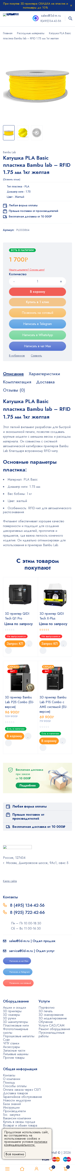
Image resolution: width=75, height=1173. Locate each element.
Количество (18, 274)
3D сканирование (51, 1014)
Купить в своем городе (19, 1122)
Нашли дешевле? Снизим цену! (27, 269)
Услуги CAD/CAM (51, 1025)
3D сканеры (11, 1014)
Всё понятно (15, 1154)
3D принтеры (12, 1011)
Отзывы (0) (14, 390)
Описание (13, 373)
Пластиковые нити (16, 1025)
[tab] (13, 373)
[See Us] (9, 871)
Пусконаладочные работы (52, 1034)
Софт (6, 1039)
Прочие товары (14, 1057)
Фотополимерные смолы (15, 1031)
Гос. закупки (11, 1114)
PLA (27, 186)
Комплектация (17, 381)
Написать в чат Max (37, 346)
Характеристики (44, 373)
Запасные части (14, 1050)
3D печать (46, 1011)
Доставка (45, 381)
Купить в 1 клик (37, 302)
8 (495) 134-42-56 (27, 905)
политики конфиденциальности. (25, 1143)
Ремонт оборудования (54, 1029)
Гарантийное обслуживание (22, 1096)
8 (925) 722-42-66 (28, 912)
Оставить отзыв (11, 179)
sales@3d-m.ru (51, 15)
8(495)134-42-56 (50, 21)
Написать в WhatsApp (37, 335)
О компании (11, 1079)
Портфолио (47, 1007)
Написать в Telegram (37, 324)
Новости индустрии (17, 1100)
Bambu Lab (9, 152)
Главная (7, 33)
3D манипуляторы (15, 1022)
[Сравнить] (36, 355)
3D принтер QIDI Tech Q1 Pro (17, 616)
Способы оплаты (15, 1086)
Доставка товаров (15, 1093)
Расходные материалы (30, 33)
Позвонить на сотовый (37, 312)
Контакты (9, 1075)
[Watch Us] (4, 871)
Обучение (46, 1022)
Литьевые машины (15, 1054)
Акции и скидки (14, 1007)
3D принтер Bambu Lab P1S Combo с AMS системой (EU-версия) (53, 704)
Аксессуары (11, 1047)
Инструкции (11, 1107)
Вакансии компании (17, 1118)
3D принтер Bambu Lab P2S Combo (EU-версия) (19, 702)
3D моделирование (53, 1018)
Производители (14, 1111)
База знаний (12, 1104)
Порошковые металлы (18, 1036)
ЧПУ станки (11, 1043)
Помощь (9, 1082)
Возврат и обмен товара (20, 1125)
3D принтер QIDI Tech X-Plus (52, 616)
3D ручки (9, 1018)
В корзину (37, 291)
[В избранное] (17, 356)
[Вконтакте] (14, 871)
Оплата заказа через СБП (22, 1089)
